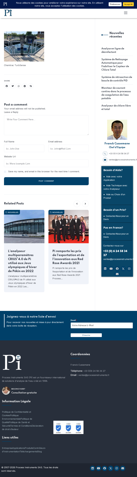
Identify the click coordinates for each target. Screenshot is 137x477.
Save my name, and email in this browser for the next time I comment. (44, 171)
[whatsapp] (18, 86)
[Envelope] (117, 274)
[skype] (30, 86)
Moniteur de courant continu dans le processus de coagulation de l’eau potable (116, 93)
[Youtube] (111, 268)
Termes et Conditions (21, 425)
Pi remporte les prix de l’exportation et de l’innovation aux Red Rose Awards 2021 (68, 257)
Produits (29, 448)
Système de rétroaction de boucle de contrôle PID (116, 79)
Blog (39, 451)
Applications (18, 448)
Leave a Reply (11, 112)
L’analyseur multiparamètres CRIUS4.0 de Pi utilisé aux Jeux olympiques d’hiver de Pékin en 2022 (22, 261)
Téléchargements (28, 451)
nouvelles (13, 212)
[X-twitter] (123, 268)
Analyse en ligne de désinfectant (112, 50)
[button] (77, 203)
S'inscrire (86, 335)
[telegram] (24, 86)
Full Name (9, 141)
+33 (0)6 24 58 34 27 (94, 371)
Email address (55, 141)
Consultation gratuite (24, 393)
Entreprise (7, 448)
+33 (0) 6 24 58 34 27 (119, 153)
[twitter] (12, 86)
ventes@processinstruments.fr (120, 159)
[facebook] (6, 86)
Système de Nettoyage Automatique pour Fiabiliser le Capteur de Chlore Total (115, 64)
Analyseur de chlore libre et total (116, 107)
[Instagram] (129, 268)
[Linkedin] (105, 268)
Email (74, 320)
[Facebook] (117, 268)
